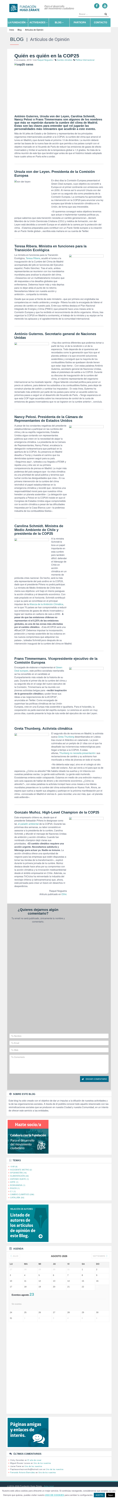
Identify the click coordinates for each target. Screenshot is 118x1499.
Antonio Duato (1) (19, 1179)
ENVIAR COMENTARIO (96, 1079)
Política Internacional (84, 59)
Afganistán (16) (18, 1172)
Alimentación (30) (19, 1175)
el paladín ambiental (28, 823)
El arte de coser (34, 1460)
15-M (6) (13, 1166)
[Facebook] (97, 5)
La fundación (17, 22)
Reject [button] (110, 1495)
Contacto (100, 22)
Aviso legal (49, 1486)
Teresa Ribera (33, 258)
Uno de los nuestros (42, 1463)
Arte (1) (14, 1182)
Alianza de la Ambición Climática (46, 604)
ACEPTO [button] (99, 1495)
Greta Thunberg (66, 736)
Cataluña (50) (17, 1197)
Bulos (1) (15, 1188)
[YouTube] (105, 5)
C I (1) (13, 1191)
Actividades (37, 22)
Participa (80, 22)
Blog (58, 22)
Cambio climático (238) (22, 1194)
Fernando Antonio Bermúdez (22, 1472)
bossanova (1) (17, 1185)
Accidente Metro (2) (21, 1169)
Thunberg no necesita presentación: (77, 753)
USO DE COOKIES (54, 1495)
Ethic (64, 894)
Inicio (11, 29)
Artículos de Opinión (34, 29)
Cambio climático (64, 59)
